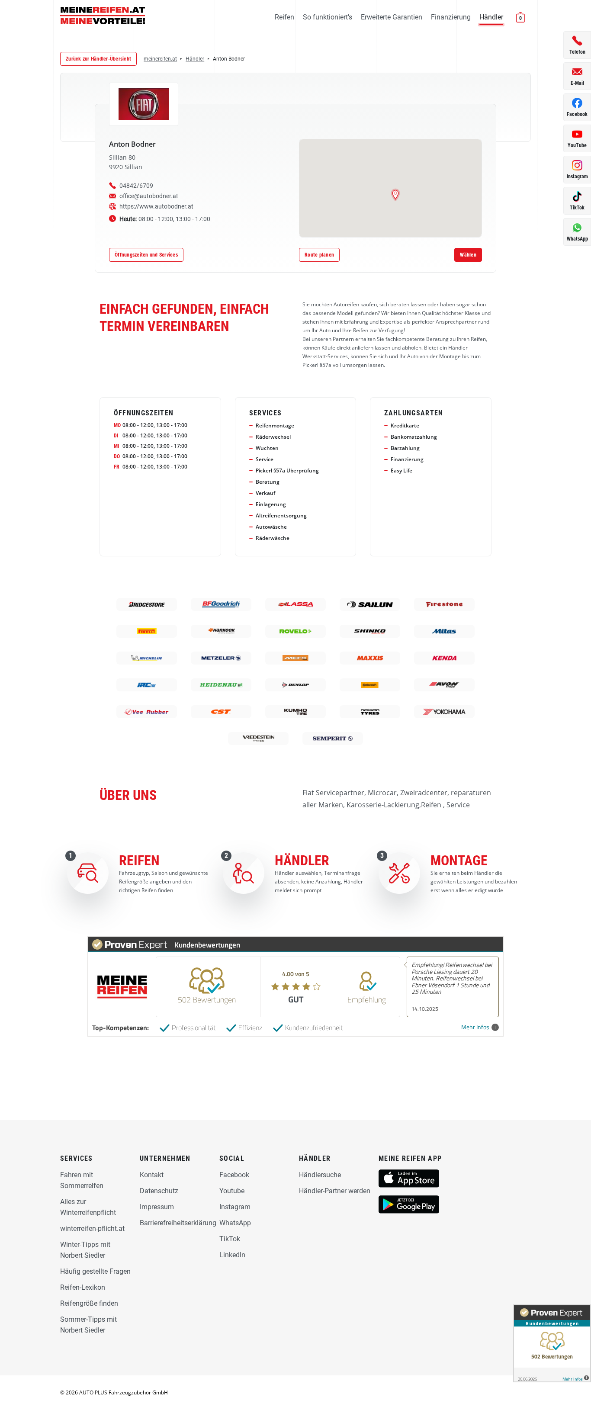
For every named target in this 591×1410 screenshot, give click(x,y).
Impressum (157, 1207)
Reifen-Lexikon (82, 1287)
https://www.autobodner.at (156, 206)
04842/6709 (136, 185)
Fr (116, 467)
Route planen (319, 255)
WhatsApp (235, 1223)
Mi (116, 446)
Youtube (231, 1191)
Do (117, 456)
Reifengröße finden (89, 1303)
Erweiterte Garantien (391, 17)
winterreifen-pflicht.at (92, 1228)
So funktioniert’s (327, 17)
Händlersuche (320, 1175)
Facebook (234, 1175)
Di (116, 436)
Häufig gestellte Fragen (95, 1271)
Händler (491, 17)
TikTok (229, 1239)
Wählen (468, 255)
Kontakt (152, 1175)
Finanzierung (451, 17)
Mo (117, 425)
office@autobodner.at (148, 196)
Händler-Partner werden (334, 1191)
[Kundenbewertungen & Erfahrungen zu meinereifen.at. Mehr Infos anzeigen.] (552, 1343)
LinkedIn (232, 1255)
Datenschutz (159, 1191)
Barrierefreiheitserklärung (178, 1223)
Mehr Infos (475, 1027)
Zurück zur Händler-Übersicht (98, 59)
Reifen (284, 17)
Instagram (235, 1207)
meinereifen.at (160, 59)
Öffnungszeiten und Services (146, 255)
